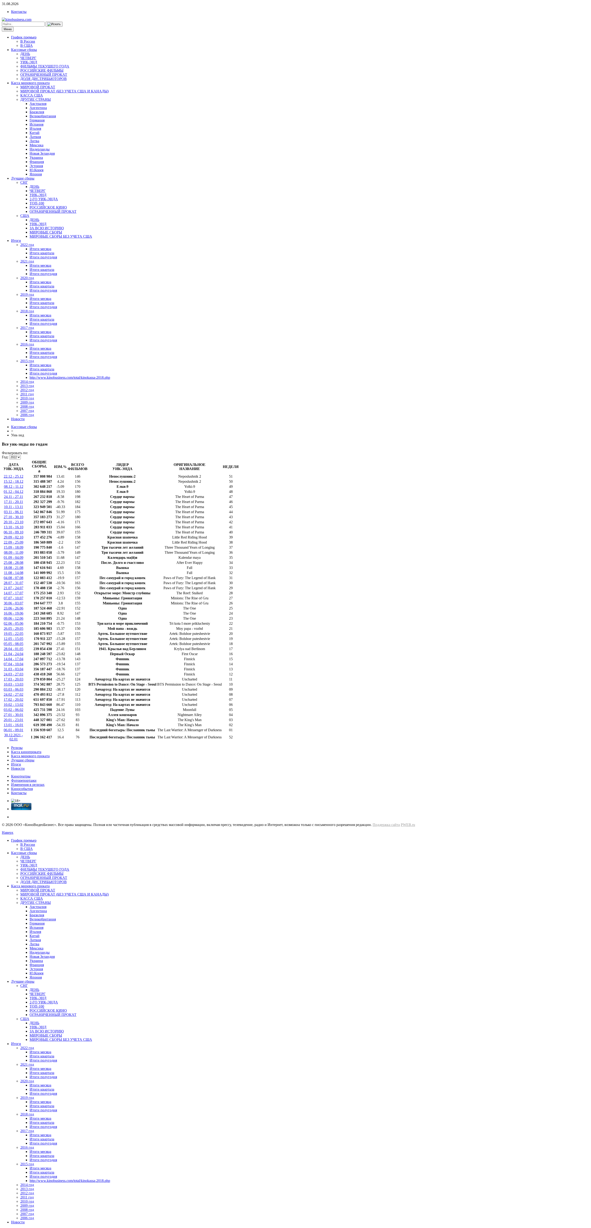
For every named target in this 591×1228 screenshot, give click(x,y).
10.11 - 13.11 (13, 507)
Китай (34, 133)
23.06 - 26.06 (13, 608)
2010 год (27, 398)
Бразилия (37, 112)
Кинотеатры (20, 776)
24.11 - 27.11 (13, 497)
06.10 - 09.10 (13, 532)
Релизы (17, 748)
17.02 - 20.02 (13, 699)
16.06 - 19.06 (13, 613)
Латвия (35, 137)
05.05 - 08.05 (13, 644)
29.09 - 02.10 (13, 537)
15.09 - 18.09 (13, 547)
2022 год (27, 245)
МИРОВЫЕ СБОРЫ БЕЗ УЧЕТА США (61, 236)
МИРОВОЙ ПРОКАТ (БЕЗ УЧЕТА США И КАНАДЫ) (64, 91)
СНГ (24, 182)
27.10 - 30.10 (13, 517)
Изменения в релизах (28, 785)
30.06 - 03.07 (13, 603)
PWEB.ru (408, 825)
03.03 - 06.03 (13, 689)
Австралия (38, 104)
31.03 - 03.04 (13, 669)
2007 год (27, 411)
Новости (18, 419)
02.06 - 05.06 (13, 623)
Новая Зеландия (42, 153)
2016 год (27, 344)
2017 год (27, 328)
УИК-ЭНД (28, 62)
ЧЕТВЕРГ (28, 58)
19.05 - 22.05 (13, 634)
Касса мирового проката (30, 83)
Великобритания (43, 116)
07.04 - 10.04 (13, 664)
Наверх (7, 832)
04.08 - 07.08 (13, 578)
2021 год (27, 261)
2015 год (27, 361)
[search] (54, 24)
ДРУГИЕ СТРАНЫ (35, 99)
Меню (8, 29)
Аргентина (38, 108)
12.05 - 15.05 (13, 639)
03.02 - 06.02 (13, 710)
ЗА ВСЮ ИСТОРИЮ (47, 228)
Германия (37, 120)
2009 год (27, 402)
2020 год (27, 278)
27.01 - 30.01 (13, 715)
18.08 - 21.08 (13, 568)
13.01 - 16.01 (13, 725)
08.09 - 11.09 (13, 552)
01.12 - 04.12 (13, 492)
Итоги (16, 241)
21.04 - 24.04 (13, 654)
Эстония (36, 166)
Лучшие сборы (22, 178)
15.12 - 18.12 (13, 481)
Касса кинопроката (26, 752)
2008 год (27, 406)
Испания (36, 124)
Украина (36, 158)
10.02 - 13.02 (13, 705)
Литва (34, 141)
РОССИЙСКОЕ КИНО (48, 207)
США (24, 216)
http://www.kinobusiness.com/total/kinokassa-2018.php (70, 377)
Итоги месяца (40, 249)
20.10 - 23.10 (13, 522)
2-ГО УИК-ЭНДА (44, 199)
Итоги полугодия (43, 257)
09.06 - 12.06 (13, 618)
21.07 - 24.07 (13, 588)
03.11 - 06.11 (13, 512)
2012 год (27, 390)
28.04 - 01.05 (13, 649)
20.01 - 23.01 (13, 720)
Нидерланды (40, 149)
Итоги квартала (42, 253)
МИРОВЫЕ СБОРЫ (46, 232)
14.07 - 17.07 (13, 593)
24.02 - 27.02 (13, 694)
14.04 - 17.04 (13, 659)
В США (26, 45)
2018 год (27, 311)
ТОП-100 (37, 203)
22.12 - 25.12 (13, 476)
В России (27, 41)
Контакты (19, 12)
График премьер (23, 37)
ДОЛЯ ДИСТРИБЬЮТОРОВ (43, 79)
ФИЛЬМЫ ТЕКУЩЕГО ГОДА (44, 66)
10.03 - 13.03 (13, 684)
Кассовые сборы (24, 50)
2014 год (27, 382)
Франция (37, 162)
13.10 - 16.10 (13, 527)
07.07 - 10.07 (13, 598)
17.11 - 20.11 (13, 502)
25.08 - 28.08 (13, 563)
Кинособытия (22, 789)
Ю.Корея (36, 170)
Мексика (36, 145)
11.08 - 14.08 (13, 573)
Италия (35, 128)
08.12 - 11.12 (13, 486)
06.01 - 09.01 (13, 730)
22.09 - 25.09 (13, 542)
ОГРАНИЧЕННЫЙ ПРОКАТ (43, 75)
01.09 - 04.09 (13, 557)
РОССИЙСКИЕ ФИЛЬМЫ (41, 70)
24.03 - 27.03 (13, 674)
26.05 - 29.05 (13, 628)
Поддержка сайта (386, 825)
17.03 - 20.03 (13, 679)
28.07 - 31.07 (13, 583)
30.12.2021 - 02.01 (13, 737)
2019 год (27, 294)
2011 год (27, 394)
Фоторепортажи (23, 780)
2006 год (27, 415)
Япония (36, 174)
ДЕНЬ (25, 54)
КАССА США (31, 95)
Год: (5, 457)
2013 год (27, 386)
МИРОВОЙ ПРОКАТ (37, 87)
